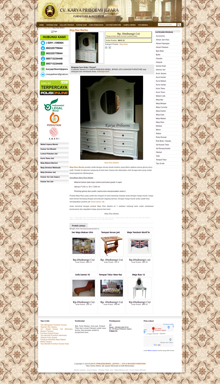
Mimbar (159, 126)
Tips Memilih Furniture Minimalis (53, 335)
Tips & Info (160, 163)
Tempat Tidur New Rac (110, 274)
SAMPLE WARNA (129, 25)
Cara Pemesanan (96, 25)
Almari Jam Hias (162, 40)
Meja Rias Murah (107, 219)
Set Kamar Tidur (162, 145)
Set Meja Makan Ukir (82, 232)
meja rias (101, 217)
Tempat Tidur (161, 160)
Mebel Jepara (46, 342)
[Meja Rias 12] (139, 299)
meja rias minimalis (76, 219)
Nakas (158, 133)
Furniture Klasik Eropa (49, 333)
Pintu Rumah (161, 137)
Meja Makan (161, 118)
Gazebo (159, 58)
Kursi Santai (161, 85)
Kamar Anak (161, 66)
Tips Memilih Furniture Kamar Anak (54, 344)
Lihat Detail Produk (86, 267)
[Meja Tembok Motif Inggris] (139, 256)
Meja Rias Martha (79, 30)
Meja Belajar (161, 103)
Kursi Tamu (160, 88)
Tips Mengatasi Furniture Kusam (53, 325)
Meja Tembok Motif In (138, 232)
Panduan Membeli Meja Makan (53, 340)
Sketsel (159, 152)
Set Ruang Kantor (163, 148)
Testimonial (143, 25)
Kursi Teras (160, 92)
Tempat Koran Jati (110, 232)
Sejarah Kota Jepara (48, 337)
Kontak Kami (81, 25)
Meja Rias (47, 28)
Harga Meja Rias (80, 217)
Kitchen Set (160, 70)
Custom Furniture (113, 25)
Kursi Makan (161, 81)
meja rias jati (120, 217)
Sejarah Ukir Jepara (48, 327)
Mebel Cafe (160, 96)
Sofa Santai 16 (82, 274)
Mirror (158, 130)
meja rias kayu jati (131, 217)
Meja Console (161, 107)
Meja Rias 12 (138, 274)
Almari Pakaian (162, 47)
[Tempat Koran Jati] (111, 256)
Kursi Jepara (161, 73)
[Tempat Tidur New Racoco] (111, 299)
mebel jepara (96, 202)
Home (41, 25)
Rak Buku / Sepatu (163, 141)
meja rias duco (110, 217)
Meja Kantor (161, 111)
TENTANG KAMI (51, 25)
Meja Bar (159, 100)
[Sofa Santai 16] (83, 299)
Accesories (160, 36)
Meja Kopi (160, 115)
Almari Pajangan (163, 43)
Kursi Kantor (161, 77)
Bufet (158, 55)
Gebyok (159, 62)
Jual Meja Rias (92, 217)
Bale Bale (160, 51)
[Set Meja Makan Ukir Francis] (83, 256)
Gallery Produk (67, 25)
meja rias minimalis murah (92, 219)
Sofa (158, 156)
